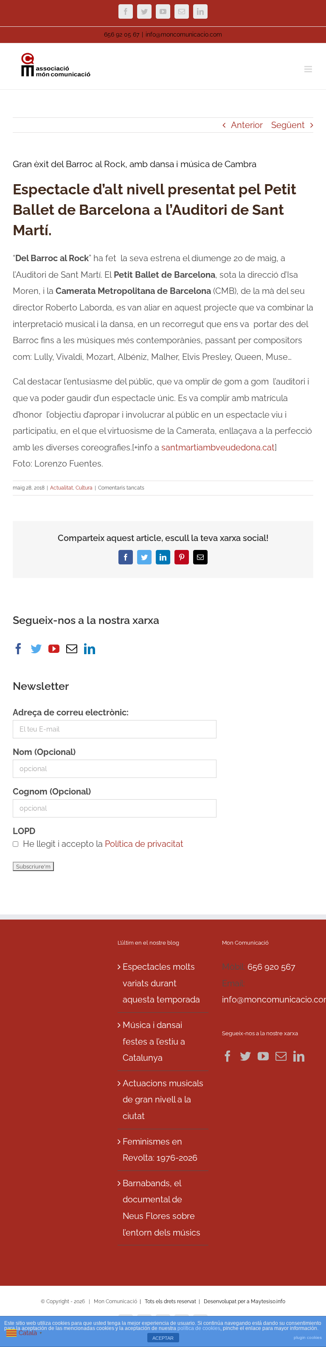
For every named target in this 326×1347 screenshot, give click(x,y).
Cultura (84, 488)
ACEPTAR (163, 1338)
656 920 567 (271, 967)
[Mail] (71, 648)
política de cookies (198, 1328)
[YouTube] (53, 648)
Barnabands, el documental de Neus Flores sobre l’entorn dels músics (161, 1208)
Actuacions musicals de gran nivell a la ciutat (163, 1099)
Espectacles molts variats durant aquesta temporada (161, 983)
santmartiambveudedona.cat (218, 447)
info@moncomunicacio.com (184, 34)
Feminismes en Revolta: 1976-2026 (160, 1149)
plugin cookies (308, 1337)
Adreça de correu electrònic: (71, 712)
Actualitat (61, 488)
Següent (288, 125)
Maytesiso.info (268, 1301)
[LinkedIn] (89, 648)
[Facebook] (18, 648)
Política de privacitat (144, 844)
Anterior (247, 125)
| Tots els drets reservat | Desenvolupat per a (194, 1301)
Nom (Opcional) (44, 752)
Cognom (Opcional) (52, 791)
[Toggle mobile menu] (308, 69)
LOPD (24, 831)
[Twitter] (36, 648)
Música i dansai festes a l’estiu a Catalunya (154, 1041)
